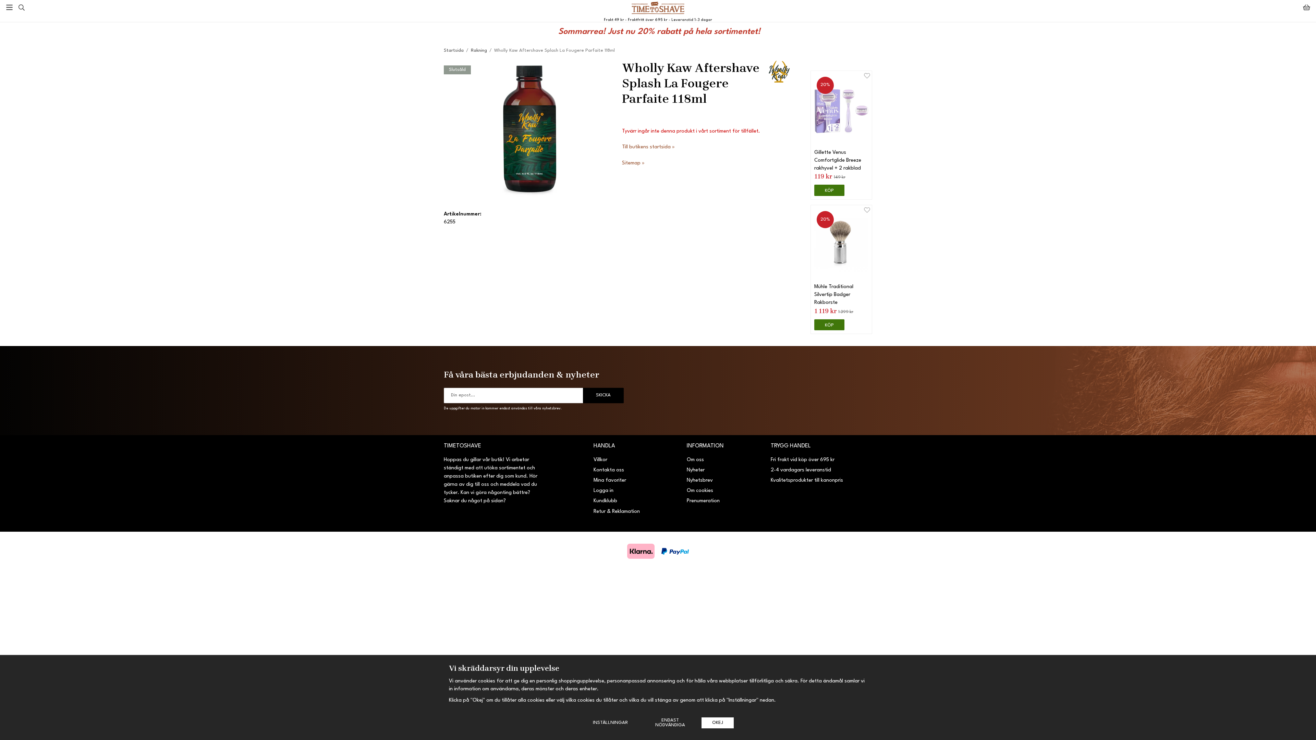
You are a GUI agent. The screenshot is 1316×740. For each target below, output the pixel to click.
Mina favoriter (610, 480)
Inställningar (610, 722)
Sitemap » (633, 163)
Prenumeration (703, 501)
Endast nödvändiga (670, 722)
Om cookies (700, 490)
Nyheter (696, 470)
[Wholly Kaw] (779, 71)
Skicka (603, 395)
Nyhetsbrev (700, 480)
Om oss (695, 460)
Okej (717, 722)
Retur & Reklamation (617, 511)
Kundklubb (605, 501)
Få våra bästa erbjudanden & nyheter (521, 374)
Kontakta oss (609, 470)
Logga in (603, 490)
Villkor (600, 460)
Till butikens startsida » (648, 147)
